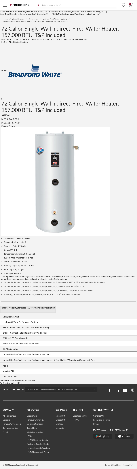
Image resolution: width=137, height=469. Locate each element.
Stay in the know (13, 389)
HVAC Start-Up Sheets (37, 440)
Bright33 (60, 427)
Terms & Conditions (113, 465)
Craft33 (59, 423)
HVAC (76, 419)
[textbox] (77, 5)
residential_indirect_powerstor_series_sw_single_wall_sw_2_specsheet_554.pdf (48, 290)
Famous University (35, 419)
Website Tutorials (35, 432)
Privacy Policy (128, 465)
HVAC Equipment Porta (38, 452)
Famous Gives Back (12, 423)
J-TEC (5, 432)
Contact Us (98, 415)
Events (96, 423)
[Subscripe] (93, 389)
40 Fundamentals (10, 427)
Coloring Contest (35, 423)
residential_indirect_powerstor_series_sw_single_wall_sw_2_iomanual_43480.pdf (54, 282)
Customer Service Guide (38, 444)
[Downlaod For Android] (102, 436)
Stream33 (60, 415)
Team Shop (32, 427)
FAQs (29, 436)
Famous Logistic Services (38, 448)
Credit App (32, 415)
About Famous (9, 415)
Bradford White (80, 415)
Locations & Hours (101, 419)
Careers (6, 419)
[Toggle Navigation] (5, 5)
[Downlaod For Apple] (124, 436)
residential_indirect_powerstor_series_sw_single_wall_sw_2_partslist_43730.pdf (44, 286)
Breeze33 (60, 419)
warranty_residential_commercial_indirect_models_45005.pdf (42, 294)
